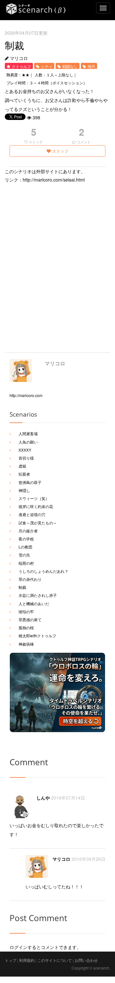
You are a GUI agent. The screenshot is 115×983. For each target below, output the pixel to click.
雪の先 (24, 554)
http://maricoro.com (26, 395)
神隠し (24, 490)
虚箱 (22, 466)
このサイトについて (54, 960)
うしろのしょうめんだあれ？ (43, 571)
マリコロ (55, 363)
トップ (10, 960)
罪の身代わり (30, 579)
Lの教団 (25, 546)
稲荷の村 (26, 563)
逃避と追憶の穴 (32, 514)
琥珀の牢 (26, 611)
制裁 (22, 587)
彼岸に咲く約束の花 (36, 506)
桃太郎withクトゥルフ (37, 635)
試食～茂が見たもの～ (38, 522)
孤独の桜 (26, 627)
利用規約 (26, 960)
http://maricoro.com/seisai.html (54, 179)
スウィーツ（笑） (34, 498)
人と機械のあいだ (34, 603)
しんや (43, 797)
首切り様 (26, 458)
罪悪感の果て (30, 619)
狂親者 (24, 474)
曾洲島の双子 (30, 482)
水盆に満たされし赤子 (38, 595)
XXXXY (25, 450)
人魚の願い (28, 442)
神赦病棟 (26, 644)
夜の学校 (26, 538)
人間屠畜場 (28, 433)
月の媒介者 (28, 530)
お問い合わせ (86, 960)
